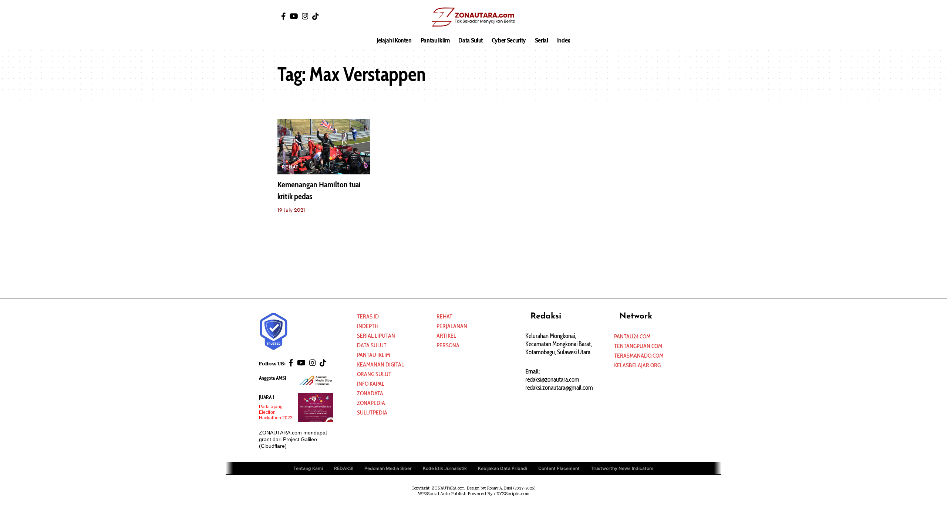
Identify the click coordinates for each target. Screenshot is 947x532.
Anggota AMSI (272, 378)
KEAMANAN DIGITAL (380, 364)
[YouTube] (294, 16)
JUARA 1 (266, 397)
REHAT (290, 167)
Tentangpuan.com (638, 345)
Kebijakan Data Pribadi (502, 468)
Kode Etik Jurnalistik (445, 468)
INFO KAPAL (370, 383)
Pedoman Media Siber (388, 468)
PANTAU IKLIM (373, 354)
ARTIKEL (446, 335)
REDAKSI (343, 468)
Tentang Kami (308, 468)
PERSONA (448, 345)
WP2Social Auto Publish (442, 493)
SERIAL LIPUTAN (376, 335)
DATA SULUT (372, 345)
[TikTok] (315, 16)
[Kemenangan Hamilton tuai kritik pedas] (323, 146)
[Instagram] (305, 16)
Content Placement (559, 468)
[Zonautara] (473, 17)
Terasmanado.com (638, 355)
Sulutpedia (372, 412)
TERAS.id (368, 316)
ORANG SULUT (374, 374)
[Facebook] (283, 16)
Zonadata (370, 393)
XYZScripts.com (512, 493)
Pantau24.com (632, 336)
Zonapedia (371, 402)
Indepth (367, 326)
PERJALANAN (452, 326)
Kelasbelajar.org (637, 365)
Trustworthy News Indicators (622, 468)
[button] (664, 16)
